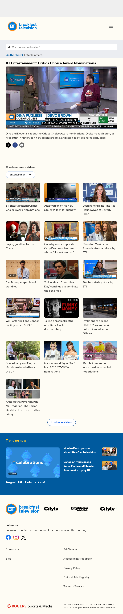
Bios (8, 558)
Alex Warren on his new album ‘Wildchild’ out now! (60, 208)
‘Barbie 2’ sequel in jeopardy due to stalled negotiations (97, 367)
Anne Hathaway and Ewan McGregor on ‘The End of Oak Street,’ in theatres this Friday (23, 408)
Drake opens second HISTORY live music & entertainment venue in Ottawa (97, 327)
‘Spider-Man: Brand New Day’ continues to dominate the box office (61, 286)
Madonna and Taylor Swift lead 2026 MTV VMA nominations (60, 367)
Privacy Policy (71, 568)
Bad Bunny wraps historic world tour (21, 284)
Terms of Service (73, 586)
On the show (14, 55)
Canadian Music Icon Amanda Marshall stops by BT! (99, 248)
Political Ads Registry (76, 577)
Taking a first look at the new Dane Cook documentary (59, 325)
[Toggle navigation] (111, 26)
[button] (23, 193)
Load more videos (61, 422)
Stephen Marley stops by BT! (98, 284)
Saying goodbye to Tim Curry (20, 246)
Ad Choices (70, 549)
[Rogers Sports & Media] (30, 606)
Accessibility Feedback (77, 558)
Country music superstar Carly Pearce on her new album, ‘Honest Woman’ (60, 248)
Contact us (13, 549)
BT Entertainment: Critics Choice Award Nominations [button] (23, 208)
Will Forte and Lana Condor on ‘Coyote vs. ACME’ (22, 323)
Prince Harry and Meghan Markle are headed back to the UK (22, 367)
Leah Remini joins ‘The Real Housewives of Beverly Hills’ (99, 210)
